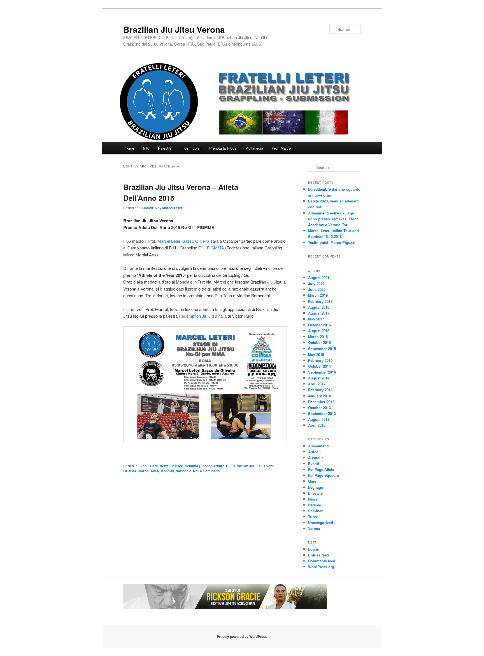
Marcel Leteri (172, 207)
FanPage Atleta (321, 469)
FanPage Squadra (323, 475)
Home (129, 148)
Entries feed (318, 555)
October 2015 (319, 342)
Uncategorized (320, 522)
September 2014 (322, 372)
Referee (176, 465)
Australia (316, 457)
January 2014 (319, 395)
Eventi (143, 465)
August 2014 (318, 378)
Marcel (143, 470)
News (164, 465)
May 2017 (316, 319)
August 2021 (318, 277)
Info (146, 148)
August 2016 (318, 330)
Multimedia (254, 148)
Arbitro (218, 465)
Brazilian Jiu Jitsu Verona (174, 29)
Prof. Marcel (282, 148)
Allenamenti (318, 446)
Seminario (211, 470)
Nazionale (183, 470)
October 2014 (319, 366)
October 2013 (319, 407)
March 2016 (318, 336)
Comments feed (321, 560)
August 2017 (318, 313)
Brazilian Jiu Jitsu (248, 465)
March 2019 (318, 295)
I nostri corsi (190, 148)
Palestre (164, 148)
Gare (154, 465)
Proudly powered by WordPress (242, 636)
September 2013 (322, 413)
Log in (313, 549)
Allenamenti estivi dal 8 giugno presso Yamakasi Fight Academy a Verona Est (333, 218)
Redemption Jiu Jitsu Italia (203, 316)
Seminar (191, 465)
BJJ (229, 465)
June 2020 (316, 289)
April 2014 (316, 383)
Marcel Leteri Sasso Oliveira (183, 241)
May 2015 (316, 354)
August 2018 (318, 307)
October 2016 (319, 324)
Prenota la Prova (222, 148)
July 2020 (316, 283)
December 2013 (321, 401)
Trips (312, 516)
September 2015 (322, 348)
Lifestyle (315, 493)
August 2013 (318, 419)
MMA (155, 470)
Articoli (314, 451)
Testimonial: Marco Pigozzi (331, 242)
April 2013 (316, 425)
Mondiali (167, 470)
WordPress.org (321, 566)
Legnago (315, 487)
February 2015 (320, 360)
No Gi (197, 470)
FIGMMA (215, 248)
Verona (314, 528)
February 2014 (320, 389)
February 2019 (320, 301)
